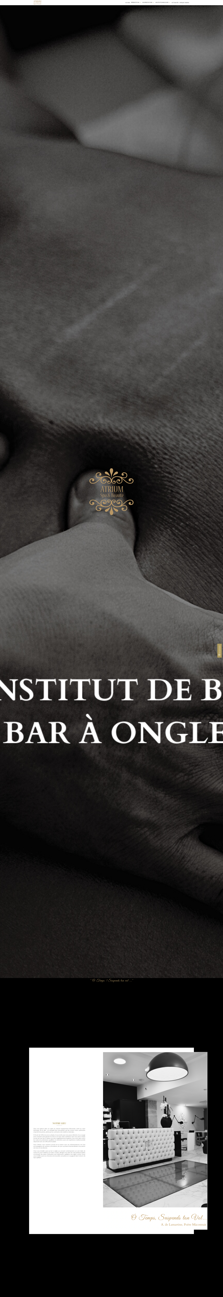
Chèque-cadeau (184, 2)
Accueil (127, 2)
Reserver (219, 651)
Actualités (175, 2)
